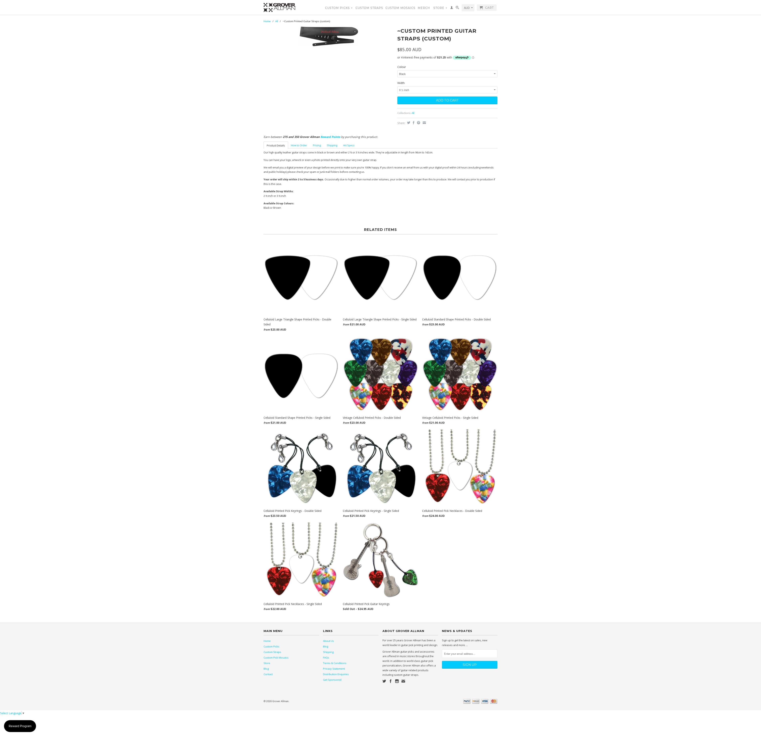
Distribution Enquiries (336, 674)
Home (267, 641)
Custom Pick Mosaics (276, 657)
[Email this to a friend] (424, 122)
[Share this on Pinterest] (418, 122)
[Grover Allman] (291, 7)
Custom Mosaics (400, 8)
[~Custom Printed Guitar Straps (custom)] (328, 36)
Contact (268, 674)
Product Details (276, 145)
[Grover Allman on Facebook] (390, 681)
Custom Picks (339, 8)
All (276, 21)
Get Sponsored (332, 680)
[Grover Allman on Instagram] (397, 681)
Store (440, 8)
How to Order (299, 145)
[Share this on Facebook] (413, 122)
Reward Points (330, 137)
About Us (328, 641)
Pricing (317, 145)
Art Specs (349, 145)
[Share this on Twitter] (408, 122)
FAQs (326, 657)
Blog (266, 668)
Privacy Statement (334, 668)
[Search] (457, 8)
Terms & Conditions (334, 663)
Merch (424, 8)
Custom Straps (369, 8)
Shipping (332, 145)
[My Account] (451, 8)
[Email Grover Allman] (403, 681)
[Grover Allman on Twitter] (384, 681)
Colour (401, 67)
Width (401, 83)
